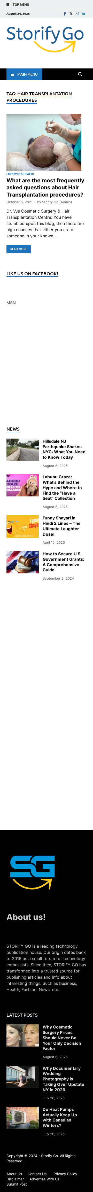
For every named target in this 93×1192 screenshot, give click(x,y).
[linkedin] (83, 13)
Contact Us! (38, 1174)
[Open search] (80, 74)
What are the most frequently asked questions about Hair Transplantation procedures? (45, 187)
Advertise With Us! (44, 1179)
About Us (14, 1174)
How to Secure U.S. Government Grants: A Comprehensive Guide (63, 561)
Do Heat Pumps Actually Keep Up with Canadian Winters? (60, 1117)
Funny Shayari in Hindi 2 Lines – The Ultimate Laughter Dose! (62, 525)
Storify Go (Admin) (57, 202)
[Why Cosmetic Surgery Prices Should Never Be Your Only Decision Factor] (22, 1027)
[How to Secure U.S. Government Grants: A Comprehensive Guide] (22, 554)
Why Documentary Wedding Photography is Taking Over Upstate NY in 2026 (63, 1079)
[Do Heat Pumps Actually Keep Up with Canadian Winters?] (22, 1109)
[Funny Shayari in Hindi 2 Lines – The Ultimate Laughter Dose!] (22, 518)
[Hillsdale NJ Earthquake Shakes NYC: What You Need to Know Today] (22, 441)
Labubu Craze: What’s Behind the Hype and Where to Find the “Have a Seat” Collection (62, 487)
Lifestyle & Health (20, 174)
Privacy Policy (65, 1174)
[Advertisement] (46, 368)
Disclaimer (15, 1179)
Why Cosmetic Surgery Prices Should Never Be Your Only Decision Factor (62, 1037)
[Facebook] (65, 13)
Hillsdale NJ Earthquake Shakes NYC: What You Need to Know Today (64, 449)
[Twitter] (71, 13)
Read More (16, 248)
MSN (11, 302)
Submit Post (16, 1184)
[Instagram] (77, 13)
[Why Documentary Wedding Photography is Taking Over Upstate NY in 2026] (22, 1068)
